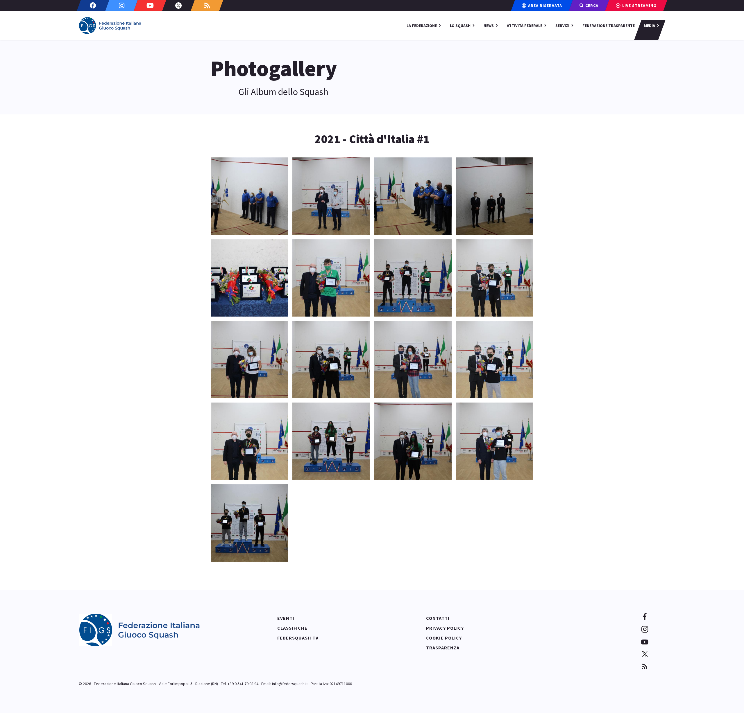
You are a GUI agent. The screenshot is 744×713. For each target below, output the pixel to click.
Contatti (438, 618)
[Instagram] (121, 5)
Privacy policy (445, 628)
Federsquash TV (298, 638)
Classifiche (292, 628)
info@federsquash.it (290, 683)
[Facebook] (93, 5)
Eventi (285, 618)
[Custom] (207, 5)
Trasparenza (442, 648)
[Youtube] (150, 5)
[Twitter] (178, 5)
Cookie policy (444, 638)
